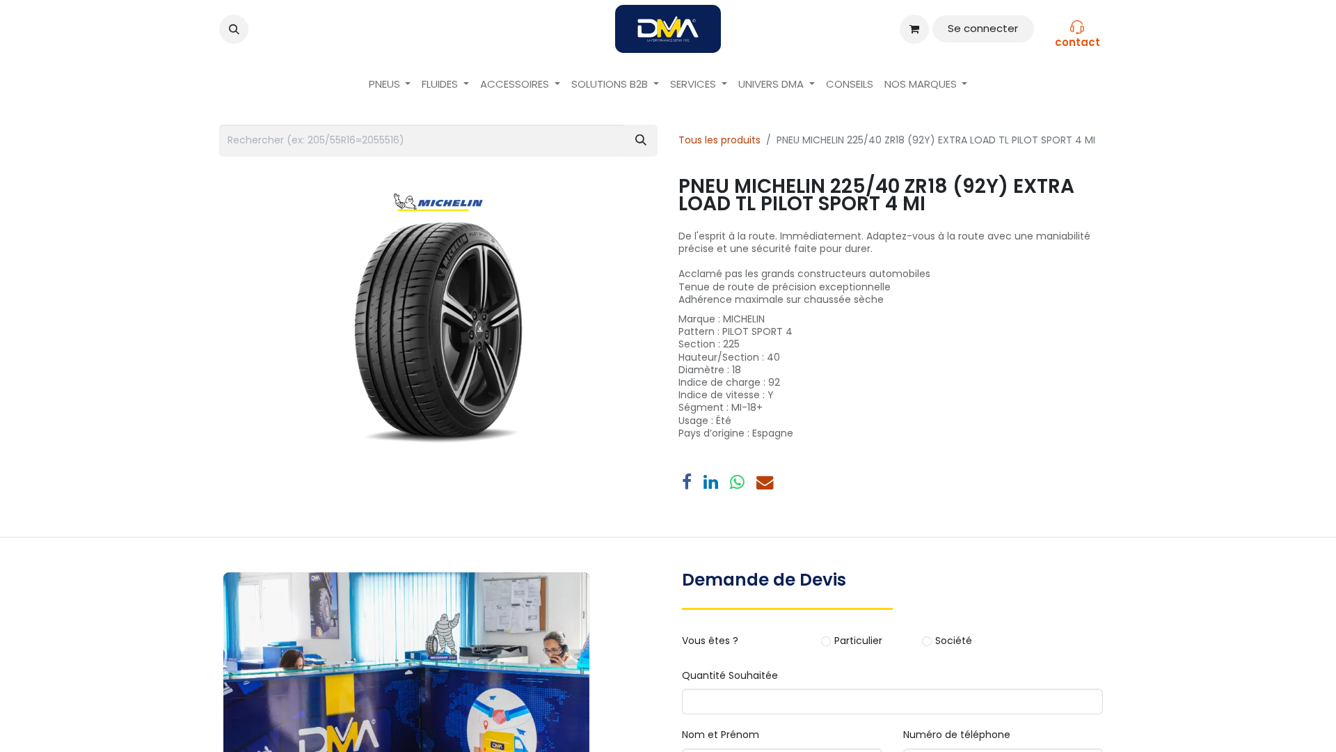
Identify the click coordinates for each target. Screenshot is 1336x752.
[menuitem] (390, 84)
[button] (233, 29)
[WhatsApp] (737, 483)
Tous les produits (719, 140)
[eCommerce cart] (914, 29)
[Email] (765, 483)
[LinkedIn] (710, 483)
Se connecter (983, 28)
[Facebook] (687, 483)
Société (953, 641)
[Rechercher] (641, 141)
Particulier (858, 641)
